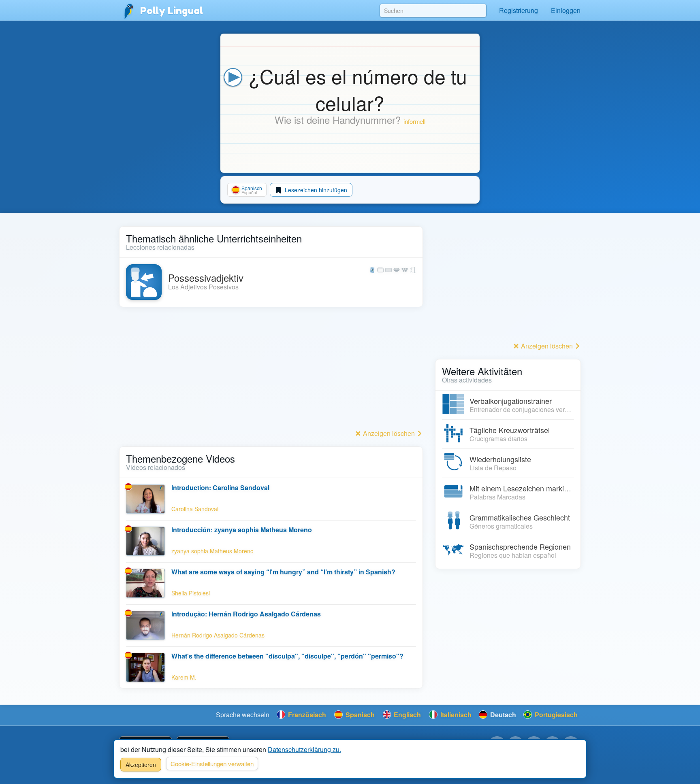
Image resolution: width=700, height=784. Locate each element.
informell (414, 121)
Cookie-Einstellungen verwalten (212, 763)
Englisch (406, 714)
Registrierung (518, 10)
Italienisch (455, 714)
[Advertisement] (271, 370)
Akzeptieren (141, 765)
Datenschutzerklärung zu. (304, 749)
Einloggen (565, 10)
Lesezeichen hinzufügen (315, 190)
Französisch (306, 714)
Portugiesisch (555, 714)
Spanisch (359, 714)
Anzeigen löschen (388, 433)
